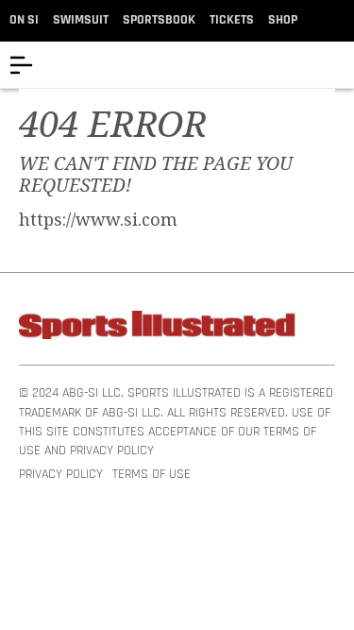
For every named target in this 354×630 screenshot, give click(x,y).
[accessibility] (339, 64)
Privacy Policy (61, 475)
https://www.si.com (98, 220)
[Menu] (21, 65)
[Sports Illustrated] (160, 328)
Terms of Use (151, 475)
